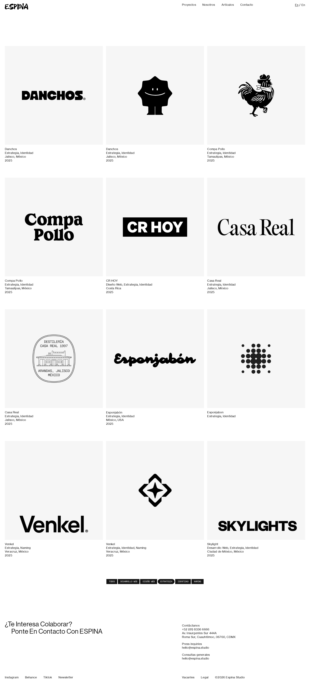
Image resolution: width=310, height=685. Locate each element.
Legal (204, 677)
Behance (31, 677)
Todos (112, 581)
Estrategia (166, 581)
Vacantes (188, 677)
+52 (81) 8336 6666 (195, 629)
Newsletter (65, 677)
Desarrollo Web (128, 581)
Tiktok (47, 677)
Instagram (12, 677)
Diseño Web (149, 581)
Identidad (183, 581)
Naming (197, 581)
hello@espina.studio (195, 647)
